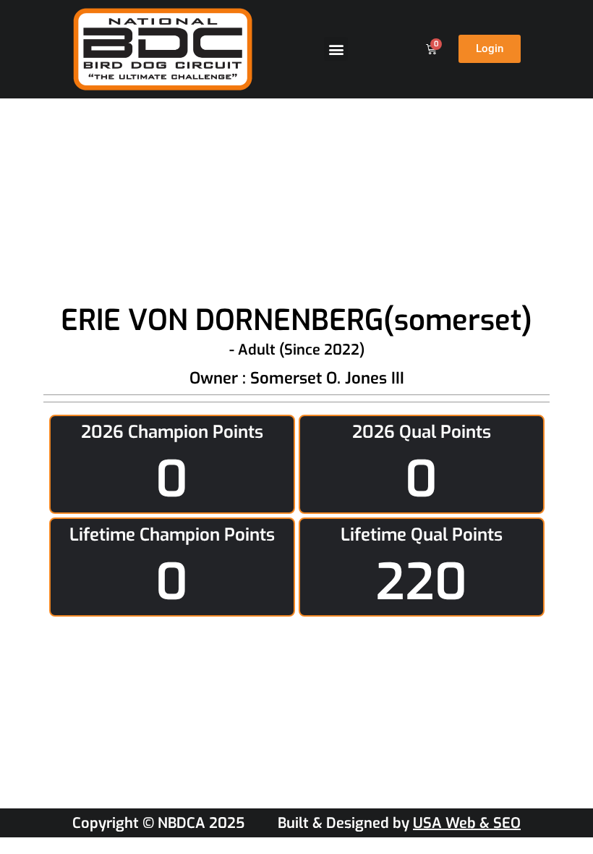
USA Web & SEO (467, 823)
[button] (336, 49)
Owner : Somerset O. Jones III (296, 378)
